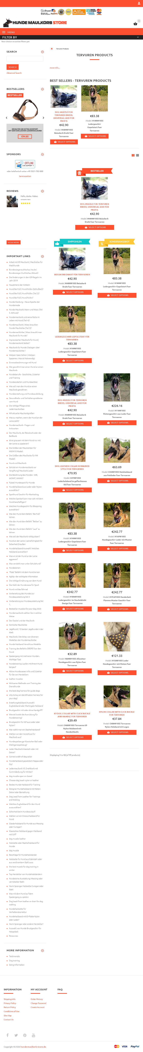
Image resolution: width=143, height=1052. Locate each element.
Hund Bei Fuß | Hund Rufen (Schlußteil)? (26, 289)
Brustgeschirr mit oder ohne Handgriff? (26, 710)
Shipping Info (9, 999)
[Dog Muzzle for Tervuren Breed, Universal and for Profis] (64, 96)
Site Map (7, 1015)
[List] (137, 155)
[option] (63, 116)
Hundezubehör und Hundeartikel (23, 381)
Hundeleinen (14, 567)
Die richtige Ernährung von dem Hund (25, 580)
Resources (13, 935)
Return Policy (10, 1007)
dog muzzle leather (17, 838)
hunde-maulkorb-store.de (33, 1046)
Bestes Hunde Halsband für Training (24, 784)
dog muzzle (14, 850)
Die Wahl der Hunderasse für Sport (24, 584)
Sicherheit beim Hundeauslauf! (22, 811)
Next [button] (43, 117)
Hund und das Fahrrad (18, 589)
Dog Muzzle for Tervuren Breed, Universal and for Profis (94, 207)
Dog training (14, 960)
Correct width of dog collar (20, 756)
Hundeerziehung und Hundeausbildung (26, 393)
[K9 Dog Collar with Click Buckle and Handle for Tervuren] (72, 697)
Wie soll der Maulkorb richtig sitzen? (24, 536)
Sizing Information (16, 964)
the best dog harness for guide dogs (24, 690)
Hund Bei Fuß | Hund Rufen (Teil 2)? (24, 293)
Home (51, 49)
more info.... (55, 67)
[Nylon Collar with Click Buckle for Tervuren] (117, 696)
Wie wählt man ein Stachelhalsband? (24, 729)
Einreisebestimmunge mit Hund (22, 362)
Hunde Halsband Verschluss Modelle (25, 644)
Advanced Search (14, 73)
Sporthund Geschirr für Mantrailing (24, 494)
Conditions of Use (11, 1011)
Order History (37, 999)
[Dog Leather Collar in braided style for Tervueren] (72, 449)
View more (13, 242)
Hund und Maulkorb (17, 463)
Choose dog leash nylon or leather (24, 780)
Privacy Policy (10, 1003)
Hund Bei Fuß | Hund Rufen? (21, 297)
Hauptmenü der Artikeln (19, 284)
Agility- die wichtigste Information (23, 576)
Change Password (38, 1003)
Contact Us (9, 1019)
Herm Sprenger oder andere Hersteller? (26, 923)
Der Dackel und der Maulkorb (21, 620)
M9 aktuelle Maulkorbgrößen (21, 413)
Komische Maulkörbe (18, 624)
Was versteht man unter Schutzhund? (25, 563)
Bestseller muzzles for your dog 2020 (25, 608)
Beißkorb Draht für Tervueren (72, 274)
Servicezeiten (25, 176)
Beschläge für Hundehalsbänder (23, 854)
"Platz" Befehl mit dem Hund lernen (24, 572)
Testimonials (14, 956)
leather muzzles (16, 678)
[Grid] (133, 155)
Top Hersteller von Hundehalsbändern (25, 874)
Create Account (38, 1007)
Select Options (66, 141)
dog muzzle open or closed (20, 776)
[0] (135, 24)
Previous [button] (6, 117)
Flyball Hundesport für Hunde (22, 482)
